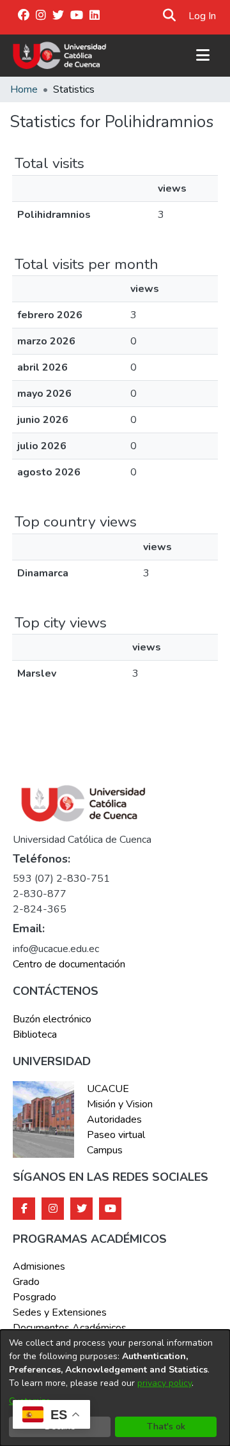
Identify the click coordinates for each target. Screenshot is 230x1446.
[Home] (60, 56)
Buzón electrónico (52, 1019)
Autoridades (114, 1119)
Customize (29, 1401)
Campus (105, 1150)
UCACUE (108, 1089)
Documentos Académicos (69, 1328)
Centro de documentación (69, 964)
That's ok (166, 1426)
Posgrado (34, 1297)
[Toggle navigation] (202, 55)
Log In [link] (202, 16)
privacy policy (164, 1383)
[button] (170, 16)
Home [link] (24, 89)
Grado (26, 1282)
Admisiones (39, 1266)
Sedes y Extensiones (60, 1312)
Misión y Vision (120, 1104)
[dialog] (115, 1388)
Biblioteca (35, 1034)
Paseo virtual (116, 1135)
